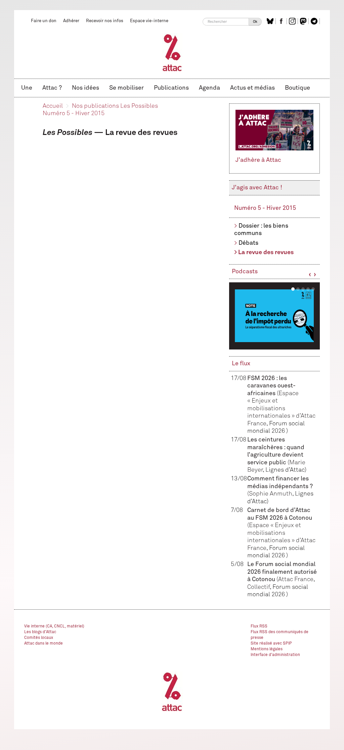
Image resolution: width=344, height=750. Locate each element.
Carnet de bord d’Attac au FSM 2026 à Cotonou (279, 517)
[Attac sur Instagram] (293, 21)
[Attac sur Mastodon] (304, 21)
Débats (248, 243)
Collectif (258, 587)
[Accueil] (172, 52)
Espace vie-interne (149, 21)
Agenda (209, 88)
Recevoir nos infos (104, 21)
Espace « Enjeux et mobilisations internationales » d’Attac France (281, 408)
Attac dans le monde (43, 644)
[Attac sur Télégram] (315, 21)
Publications (171, 88)
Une (26, 88)
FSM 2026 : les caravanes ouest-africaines (271, 385)
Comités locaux (38, 638)
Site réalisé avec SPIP (271, 644)
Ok (255, 22)
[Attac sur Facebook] (282, 21)
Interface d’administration (275, 655)
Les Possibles (139, 106)
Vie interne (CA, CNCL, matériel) (54, 626)
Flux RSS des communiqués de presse (279, 635)
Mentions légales (267, 649)
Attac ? (52, 88)
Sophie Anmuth (270, 494)
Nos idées (85, 88)
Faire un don (43, 21)
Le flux (241, 364)
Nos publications (95, 106)
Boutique (297, 88)
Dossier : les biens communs (261, 230)
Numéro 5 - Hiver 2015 (73, 113)
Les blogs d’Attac (40, 632)
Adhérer (71, 21)
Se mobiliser (126, 88)
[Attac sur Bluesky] (271, 21)
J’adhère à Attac (258, 160)
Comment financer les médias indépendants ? (280, 486)
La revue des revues (266, 252)
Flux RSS (259, 626)
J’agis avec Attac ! (257, 188)
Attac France (295, 579)
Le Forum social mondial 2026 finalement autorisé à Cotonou (282, 571)
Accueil (53, 106)
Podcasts (245, 272)
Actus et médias (252, 88)
